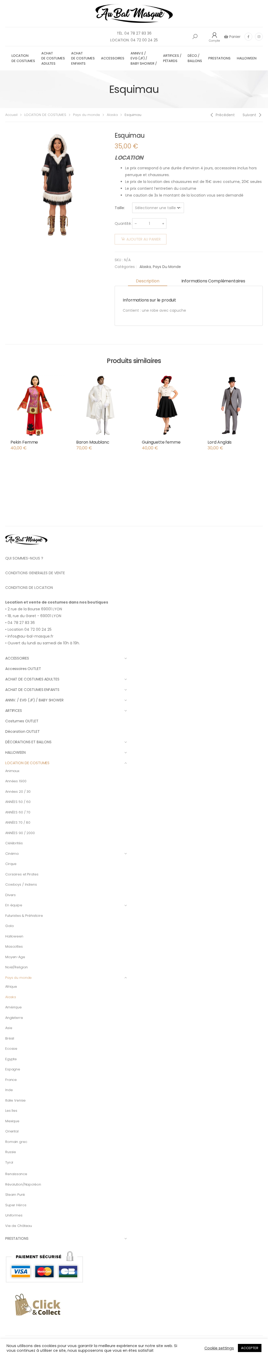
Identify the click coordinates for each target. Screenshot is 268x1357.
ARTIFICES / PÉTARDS (172, 58)
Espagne (12, 1069)
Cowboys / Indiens (21, 884)
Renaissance (16, 1173)
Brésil (9, 1038)
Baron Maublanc (92, 442)
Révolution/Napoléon (23, 1184)
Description (147, 281)
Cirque (10, 863)
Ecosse (11, 1048)
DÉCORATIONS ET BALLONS (28, 742)
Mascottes (14, 946)
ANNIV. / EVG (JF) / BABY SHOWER (34, 700)
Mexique (12, 1121)
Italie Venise (15, 1100)
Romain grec (16, 1141)
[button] (195, 37)
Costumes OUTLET (21, 721)
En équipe (13, 905)
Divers (10, 894)
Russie (10, 1151)
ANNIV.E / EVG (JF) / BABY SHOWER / (144, 58)
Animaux (12, 770)
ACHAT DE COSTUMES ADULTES (53, 58)
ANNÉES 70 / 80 (17, 822)
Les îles (11, 1110)
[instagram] (259, 37)
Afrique (11, 986)
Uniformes (14, 1215)
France (11, 1079)
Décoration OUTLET (22, 731)
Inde (9, 1089)
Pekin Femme (24, 442)
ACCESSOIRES (112, 58)
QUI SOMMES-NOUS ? (24, 558)
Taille (119, 207)
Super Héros (15, 1205)
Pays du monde (86, 114)
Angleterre (14, 1017)
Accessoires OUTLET (23, 668)
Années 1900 (15, 781)
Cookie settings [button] (219, 1348)
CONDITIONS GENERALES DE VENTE (35, 573)
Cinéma (12, 853)
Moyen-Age (15, 956)
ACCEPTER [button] (249, 1347)
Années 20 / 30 (18, 791)
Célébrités (14, 843)
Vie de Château (18, 1225)
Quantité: (123, 223)
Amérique (13, 1007)
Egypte (11, 1059)
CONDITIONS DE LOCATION (29, 587)
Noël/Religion (16, 967)
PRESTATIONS (219, 58)
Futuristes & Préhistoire (24, 915)
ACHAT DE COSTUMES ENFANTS (83, 58)
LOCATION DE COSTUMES (23, 58)
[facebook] (248, 37)
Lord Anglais (220, 442)
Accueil (11, 114)
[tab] (147, 281)
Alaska (112, 114)
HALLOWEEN (246, 58)
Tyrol (9, 1162)
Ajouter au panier (143, 239)
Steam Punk (15, 1194)
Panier (234, 36)
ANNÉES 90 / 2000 (20, 832)
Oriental (12, 1131)
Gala (9, 925)
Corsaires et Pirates (21, 874)
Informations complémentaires (213, 281)
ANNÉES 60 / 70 (17, 812)
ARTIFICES (13, 710)
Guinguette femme (161, 442)
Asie (8, 1027)
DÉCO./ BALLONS (195, 58)
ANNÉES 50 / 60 (18, 801)
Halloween (14, 936)
